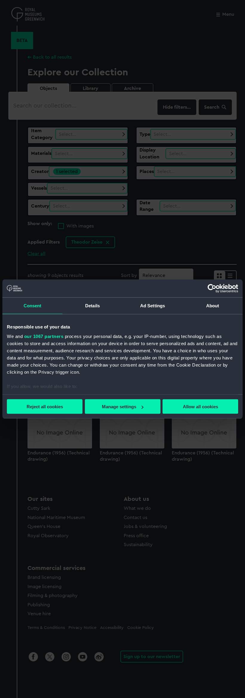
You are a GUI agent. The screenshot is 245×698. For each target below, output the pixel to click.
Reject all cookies (45, 406)
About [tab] (212, 305)
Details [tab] (92, 305)
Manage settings (119, 406)
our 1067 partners (44, 336)
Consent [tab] (33, 305)
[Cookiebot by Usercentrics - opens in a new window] (212, 288)
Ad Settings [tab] (152, 305)
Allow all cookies (200, 406)
